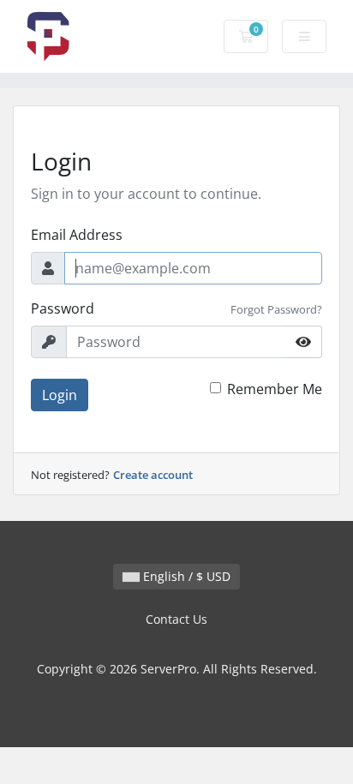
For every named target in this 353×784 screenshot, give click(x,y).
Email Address (77, 234)
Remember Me (274, 389)
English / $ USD (185, 576)
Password (62, 308)
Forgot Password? (276, 309)
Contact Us (176, 619)
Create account (153, 474)
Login (59, 395)
